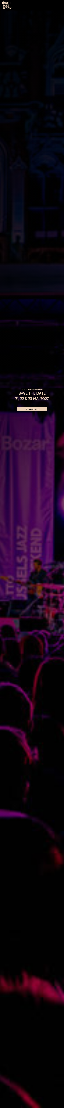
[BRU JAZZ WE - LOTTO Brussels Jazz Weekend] (13, 5)
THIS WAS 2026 (32, 409)
